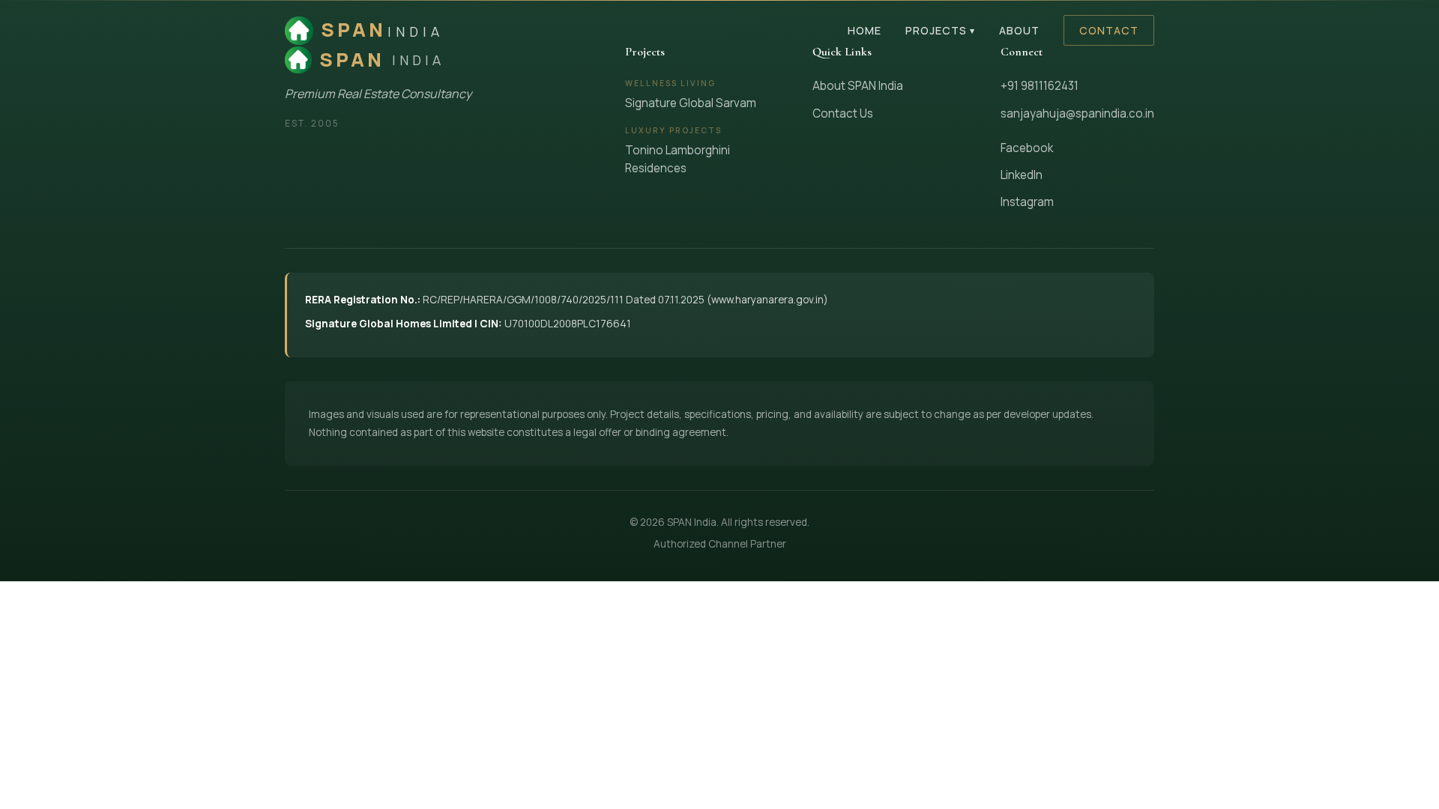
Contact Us (842, 113)
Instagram (1027, 202)
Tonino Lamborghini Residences (677, 159)
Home (864, 30)
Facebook (1027, 148)
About (1019, 30)
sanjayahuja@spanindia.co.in (1077, 113)
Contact (1108, 30)
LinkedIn (1022, 175)
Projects (940, 30)
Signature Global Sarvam (690, 103)
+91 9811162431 (1040, 86)
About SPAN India (857, 86)
